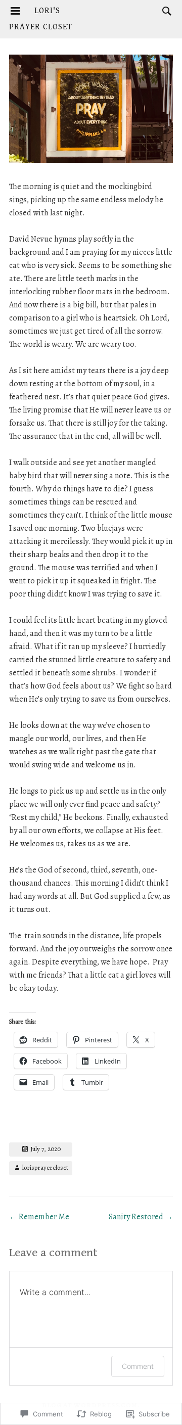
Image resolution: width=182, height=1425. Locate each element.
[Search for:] (164, 10)
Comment (138, 1366)
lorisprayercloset (45, 1167)
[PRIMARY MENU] (15, 11)
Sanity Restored (141, 1216)
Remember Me (39, 1216)
